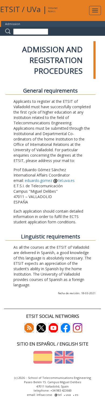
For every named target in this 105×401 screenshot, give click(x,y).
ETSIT (10, 9)
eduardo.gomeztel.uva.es (50, 180)
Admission (12, 24)
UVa (33, 9)
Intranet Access (52, 9)
